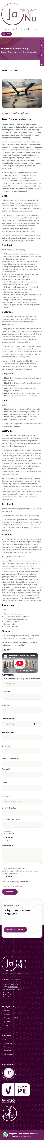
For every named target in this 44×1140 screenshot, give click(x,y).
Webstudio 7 (27, 1136)
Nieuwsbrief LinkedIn (15, 930)
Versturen (10, 892)
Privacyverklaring (10, 1054)
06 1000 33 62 (13, 984)
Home (3, 52)
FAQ (5, 1039)
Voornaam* (6, 692)
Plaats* (4, 783)
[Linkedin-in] (4, 994)
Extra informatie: (8, 845)
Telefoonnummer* (8, 732)
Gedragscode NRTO (11, 1018)
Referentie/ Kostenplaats (11, 820)
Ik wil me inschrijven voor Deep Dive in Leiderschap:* (21, 679)
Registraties (8, 1022)
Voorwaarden (8, 1047)
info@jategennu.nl (14, 989)
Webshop (7, 1010)
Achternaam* (6, 705)
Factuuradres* (7, 796)
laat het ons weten (13, 426)
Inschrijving (8, 1043)
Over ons (7, 1014)
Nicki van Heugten (25, 542)
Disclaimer (7, 1051)
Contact (6, 1025)
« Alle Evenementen (10, 70)
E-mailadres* (6, 746)
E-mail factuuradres (9, 808)
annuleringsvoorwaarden (20, 882)
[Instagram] (9, 994)
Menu (7, 34)
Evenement (12, 52)
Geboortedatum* (8, 719)
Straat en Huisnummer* (10, 759)
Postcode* (6, 769)
